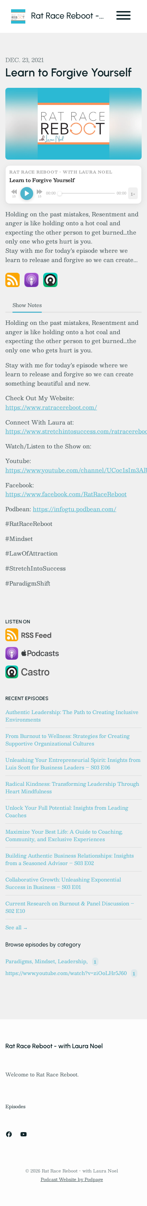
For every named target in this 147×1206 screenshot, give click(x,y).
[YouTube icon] (23, 1134)
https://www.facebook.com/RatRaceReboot (66, 494)
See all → (16, 927)
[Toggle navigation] (123, 16)
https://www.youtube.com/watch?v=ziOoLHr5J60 (70, 973)
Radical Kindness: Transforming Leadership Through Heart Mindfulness (72, 787)
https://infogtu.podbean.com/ (74, 509)
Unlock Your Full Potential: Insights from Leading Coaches (66, 811)
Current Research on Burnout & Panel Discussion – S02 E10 (69, 907)
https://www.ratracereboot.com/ (51, 407)
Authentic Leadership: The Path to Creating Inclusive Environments (71, 716)
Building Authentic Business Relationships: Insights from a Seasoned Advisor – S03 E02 (69, 859)
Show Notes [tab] (27, 305)
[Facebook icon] (8, 1134)
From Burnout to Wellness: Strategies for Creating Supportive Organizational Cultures (67, 740)
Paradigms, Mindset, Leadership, (50, 961)
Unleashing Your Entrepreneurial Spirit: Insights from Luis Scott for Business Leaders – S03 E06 (73, 763)
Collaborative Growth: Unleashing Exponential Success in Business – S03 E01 (63, 883)
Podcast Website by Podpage (72, 1179)
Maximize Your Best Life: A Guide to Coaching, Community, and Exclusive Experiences (64, 835)
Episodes (15, 1106)
